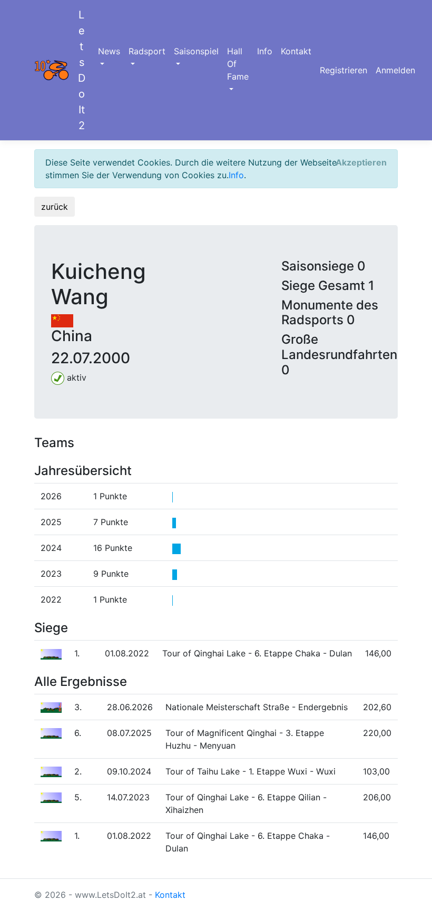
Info (264, 51)
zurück (54, 206)
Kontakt (296, 51)
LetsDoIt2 (81, 70)
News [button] (109, 51)
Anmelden (395, 70)
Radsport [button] (147, 51)
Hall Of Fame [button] (238, 64)
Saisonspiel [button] (196, 51)
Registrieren (343, 70)
